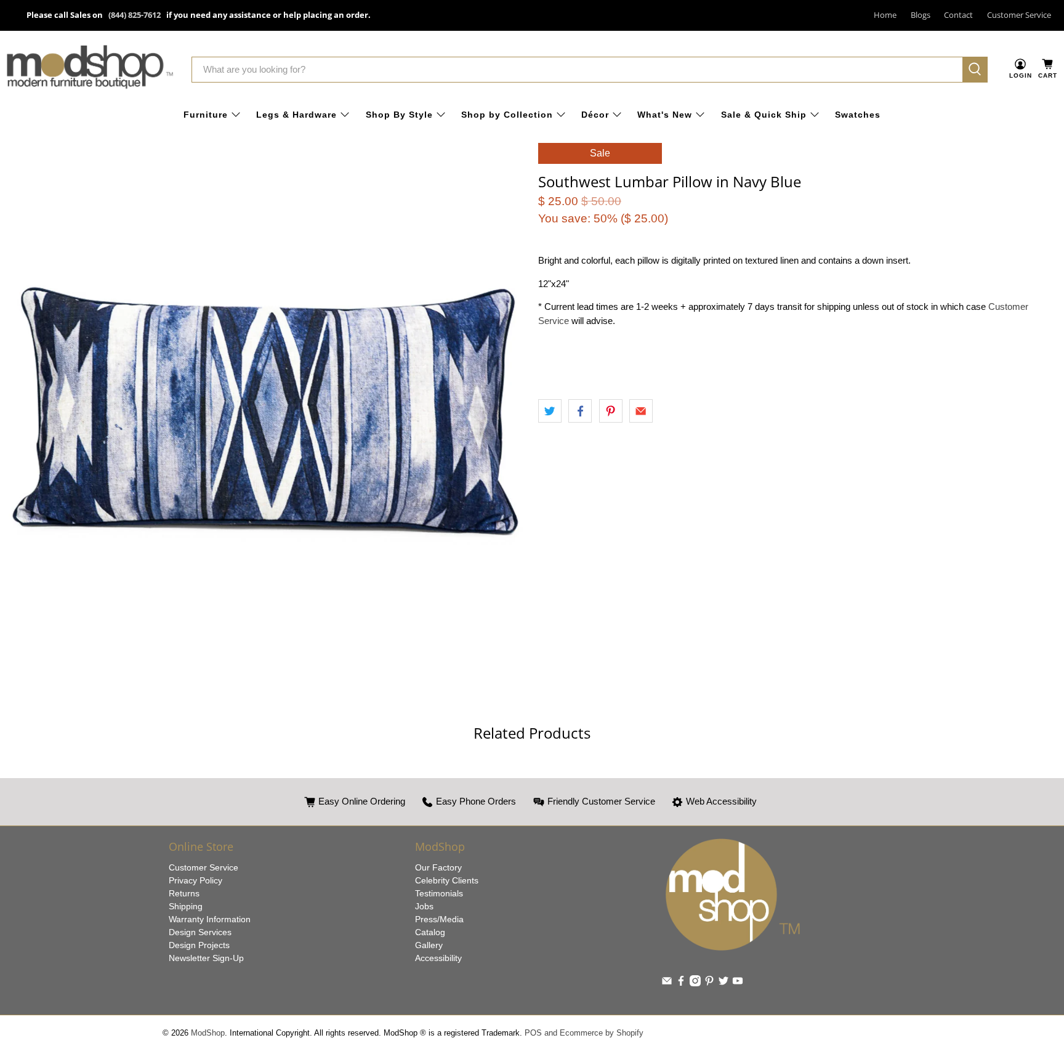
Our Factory (438, 867)
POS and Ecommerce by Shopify (584, 1033)
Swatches (858, 115)
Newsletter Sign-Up (206, 958)
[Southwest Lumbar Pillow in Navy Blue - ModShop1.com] (266, 403)
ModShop (208, 1033)
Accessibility (438, 958)
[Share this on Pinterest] (611, 411)
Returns (184, 893)
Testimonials (439, 893)
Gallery (429, 945)
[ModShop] (90, 69)
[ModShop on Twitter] (723, 983)
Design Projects (199, 945)
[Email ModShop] (666, 983)
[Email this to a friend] (641, 411)
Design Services (200, 932)
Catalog (430, 932)
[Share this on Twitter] (550, 411)
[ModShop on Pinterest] (709, 983)
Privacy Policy (195, 880)
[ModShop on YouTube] (737, 983)
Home (885, 14)
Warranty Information (210, 919)
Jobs (424, 906)
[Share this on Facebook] (580, 411)
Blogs (920, 14)
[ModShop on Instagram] (695, 983)
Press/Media (439, 919)
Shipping (186, 906)
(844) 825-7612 (134, 14)
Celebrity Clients (446, 880)
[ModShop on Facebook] (681, 983)
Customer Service (1019, 14)
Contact (958, 14)
